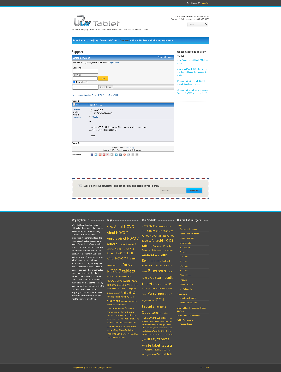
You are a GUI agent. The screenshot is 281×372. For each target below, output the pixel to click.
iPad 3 (132, 319)
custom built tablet (120, 305)
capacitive (124, 301)
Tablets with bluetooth (189, 234)
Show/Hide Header (165, 57)
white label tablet (119, 337)
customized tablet (115, 308)
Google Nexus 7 (119, 315)
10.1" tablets (165, 231)
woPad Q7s (157, 350)
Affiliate (134, 40)
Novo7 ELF (113, 95)
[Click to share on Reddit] (128, 154)
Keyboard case (186, 324)
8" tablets (160, 226)
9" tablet (167, 226)
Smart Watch (182, 294)
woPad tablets (162, 354)
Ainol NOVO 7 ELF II (120, 253)
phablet (126, 323)
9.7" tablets (149, 231)
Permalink (77, 117)
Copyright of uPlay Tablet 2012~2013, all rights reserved (92, 368)
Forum (74, 95)
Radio (161, 313)
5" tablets (184, 270)
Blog (96, 40)
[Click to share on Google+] (100, 154)
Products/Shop (86, 40)
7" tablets (148, 226)
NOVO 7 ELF (118, 323)
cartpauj (130, 147)
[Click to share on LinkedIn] (116, 154)
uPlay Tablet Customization (188, 315)
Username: (77, 68)
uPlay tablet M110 (158, 334)
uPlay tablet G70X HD (159, 331)
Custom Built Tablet (109, 40)
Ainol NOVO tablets (154, 235)
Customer (124, 40)
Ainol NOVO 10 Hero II (117, 288)
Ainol (152, 40)
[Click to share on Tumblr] (120, 154)
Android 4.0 (128, 293)
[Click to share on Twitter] (95, 154)
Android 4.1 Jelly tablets (165, 251)
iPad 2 (127, 318)
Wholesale (144, 40)
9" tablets (184, 257)
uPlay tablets (158, 339)
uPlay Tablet (128, 334)
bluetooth (113, 301)
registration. (114, 62)
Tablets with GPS (187, 238)
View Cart (205, 3)
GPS (126, 315)
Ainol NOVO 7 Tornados (117, 276)
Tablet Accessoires (185, 320)
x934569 (76, 109)
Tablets (180, 225)
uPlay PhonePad (121, 330)
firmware (129, 308)
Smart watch (118, 326)
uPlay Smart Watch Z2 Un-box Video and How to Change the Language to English (192, 72)
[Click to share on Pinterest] (104, 154)
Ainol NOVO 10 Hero (128, 285)
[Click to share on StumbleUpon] (124, 154)
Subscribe (194, 190)
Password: (76, 75)
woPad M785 (147, 349)
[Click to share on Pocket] (108, 154)
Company (160, 40)
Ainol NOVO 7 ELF (99, 95)
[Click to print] (136, 154)
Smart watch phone (188, 298)
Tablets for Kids (154, 321)
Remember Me (82, 82)
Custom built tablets (188, 229)
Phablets (160, 306)
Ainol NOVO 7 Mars (114, 265)
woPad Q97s (166, 350)
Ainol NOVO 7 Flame (121, 258)
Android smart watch (116, 296)
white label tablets (157, 345)
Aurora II (130, 297)
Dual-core (161, 284)
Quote (95, 117)
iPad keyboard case (150, 288)
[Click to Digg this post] (112, 154)
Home (75, 40)
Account (170, 40)
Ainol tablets (84, 95)
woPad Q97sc (146, 355)
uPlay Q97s (162, 325)
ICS (122, 318)
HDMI (131, 315)
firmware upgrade (115, 312)
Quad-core (150, 312)
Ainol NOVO (124, 226)
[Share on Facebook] (91, 154)
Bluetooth (157, 271)
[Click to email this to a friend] (132, 154)
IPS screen (155, 293)
